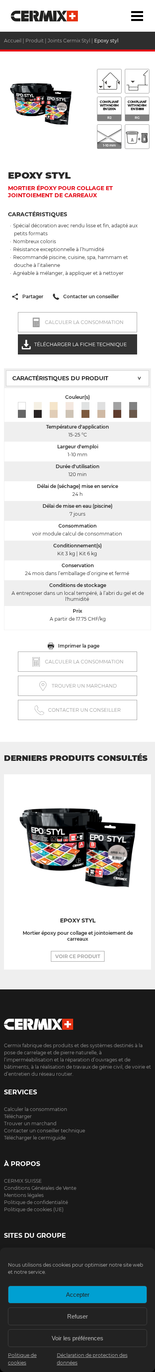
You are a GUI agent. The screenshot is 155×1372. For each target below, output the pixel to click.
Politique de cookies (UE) (34, 1209)
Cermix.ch (77, 1021)
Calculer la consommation (35, 1109)
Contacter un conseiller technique (44, 1131)
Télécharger (18, 1116)
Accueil (44, 16)
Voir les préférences (77, 1338)
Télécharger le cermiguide (35, 1138)
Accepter (77, 1294)
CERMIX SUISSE (23, 1181)
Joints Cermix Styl (69, 41)
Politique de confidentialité (36, 1202)
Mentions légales (24, 1195)
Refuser (77, 1316)
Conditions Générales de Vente (40, 1188)
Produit (34, 41)
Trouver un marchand (30, 1123)
